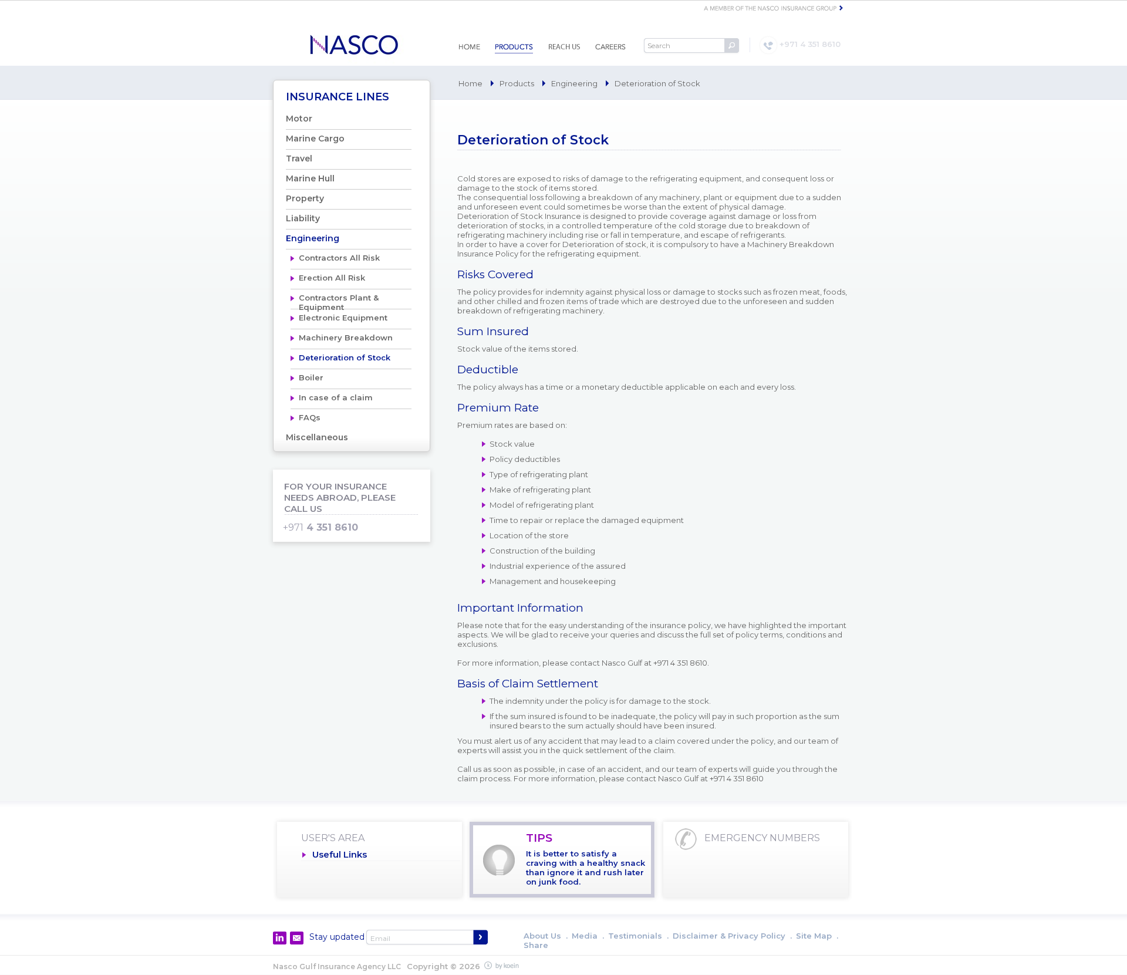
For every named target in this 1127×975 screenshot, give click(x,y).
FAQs (309, 417)
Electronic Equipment (343, 317)
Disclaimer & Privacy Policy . (732, 935)
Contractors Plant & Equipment (339, 301)
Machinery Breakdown (346, 337)
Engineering (574, 83)
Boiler (311, 377)
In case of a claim (336, 397)
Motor (299, 118)
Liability (303, 218)
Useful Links (339, 854)
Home (470, 83)
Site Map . (817, 935)
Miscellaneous (317, 437)
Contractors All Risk (339, 257)
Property (305, 198)
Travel (299, 158)
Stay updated (337, 937)
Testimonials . (638, 935)
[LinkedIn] (279, 938)
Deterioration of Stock (344, 357)
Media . (588, 935)
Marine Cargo (315, 138)
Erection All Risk (332, 277)
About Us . (546, 935)
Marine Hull (310, 178)
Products (517, 83)
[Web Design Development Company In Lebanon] (504, 965)
